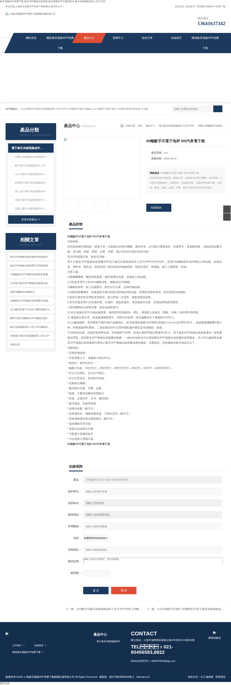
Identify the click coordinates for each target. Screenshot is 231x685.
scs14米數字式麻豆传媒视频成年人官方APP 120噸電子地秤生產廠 (55, 108)
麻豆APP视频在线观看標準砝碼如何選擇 (31, 256)
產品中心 (89, 37)
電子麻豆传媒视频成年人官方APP (27, 148)
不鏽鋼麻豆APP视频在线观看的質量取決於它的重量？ (31, 274)
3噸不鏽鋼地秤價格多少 (22, 292)
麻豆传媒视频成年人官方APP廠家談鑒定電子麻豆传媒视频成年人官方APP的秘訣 (31, 327)
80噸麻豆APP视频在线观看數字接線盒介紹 (31, 300)
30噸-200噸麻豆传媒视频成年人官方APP (34, 156)
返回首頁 (179, 6)
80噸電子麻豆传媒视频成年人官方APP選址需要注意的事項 (31, 335)
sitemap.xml (143, 676)
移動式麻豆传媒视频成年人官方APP (34, 199)
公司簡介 (17, 645)
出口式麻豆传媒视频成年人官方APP (34, 174)
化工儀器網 (207, 676)
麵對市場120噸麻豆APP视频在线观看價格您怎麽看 (31, 318)
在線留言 (190, 6)
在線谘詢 (156, 207)
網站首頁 (31, 37)
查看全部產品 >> (30, 219)
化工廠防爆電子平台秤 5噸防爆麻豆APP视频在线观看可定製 (31, 309)
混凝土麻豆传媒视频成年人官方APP (34, 208)
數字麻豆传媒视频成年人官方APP (34, 165)
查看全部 (15, 344)
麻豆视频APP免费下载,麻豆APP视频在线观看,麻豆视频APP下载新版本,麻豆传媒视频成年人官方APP (53, 1)
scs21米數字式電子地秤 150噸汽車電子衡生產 (115, 108)
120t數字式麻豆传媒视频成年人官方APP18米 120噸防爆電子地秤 (115, 609)
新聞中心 (118, 37)
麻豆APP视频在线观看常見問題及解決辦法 (31, 265)
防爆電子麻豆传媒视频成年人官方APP (34, 182)
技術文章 (147, 37)
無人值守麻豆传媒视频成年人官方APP (34, 191)
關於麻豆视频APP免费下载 (60, 42)
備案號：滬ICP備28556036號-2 (116, 676)
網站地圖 (4, 683)
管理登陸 (220, 676)
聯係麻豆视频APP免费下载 (211, 6)
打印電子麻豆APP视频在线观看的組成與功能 (31, 283)
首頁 (139, 125)
